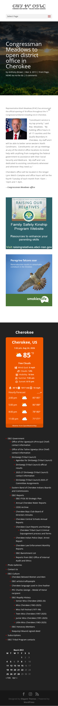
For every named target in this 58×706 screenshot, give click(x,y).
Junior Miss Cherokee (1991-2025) (31, 618)
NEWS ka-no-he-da (14, 75)
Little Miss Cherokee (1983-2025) (31, 622)
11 (7, 665)
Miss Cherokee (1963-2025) (28, 605)
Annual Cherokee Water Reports (31, 503)
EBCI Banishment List (26, 553)
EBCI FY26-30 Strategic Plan (29, 498)
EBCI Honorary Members (23, 626)
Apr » (14, 677)
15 (22, 665)
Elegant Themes (28, 698)
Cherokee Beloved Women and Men (28, 577)
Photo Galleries (15, 565)
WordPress (29, 702)
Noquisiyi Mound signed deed (26, 631)
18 (7, 669)
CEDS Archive (22, 507)
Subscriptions (14, 635)
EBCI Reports (18, 495)
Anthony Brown (16, 72)
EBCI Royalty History (21, 597)
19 (11, 669)
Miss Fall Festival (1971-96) (28, 609)
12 (11, 665)
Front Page (44, 72)
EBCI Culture (14, 573)
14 (18, 665)
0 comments (31, 75)
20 (15, 669)
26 (11, 674)
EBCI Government (16, 438)
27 (15, 674)
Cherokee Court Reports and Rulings (33, 526)
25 (7, 674)
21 (18, 669)
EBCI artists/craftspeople (23, 581)
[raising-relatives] (29, 248)
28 (18, 674)
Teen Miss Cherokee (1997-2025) (31, 613)
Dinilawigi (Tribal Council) (24, 457)
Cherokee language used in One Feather (31, 585)
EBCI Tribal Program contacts (21, 639)
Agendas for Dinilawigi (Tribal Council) (34, 460)
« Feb (8, 677)
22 (22, 669)
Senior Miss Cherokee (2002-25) (30, 600)
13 (15, 665)
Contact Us (13, 569)
